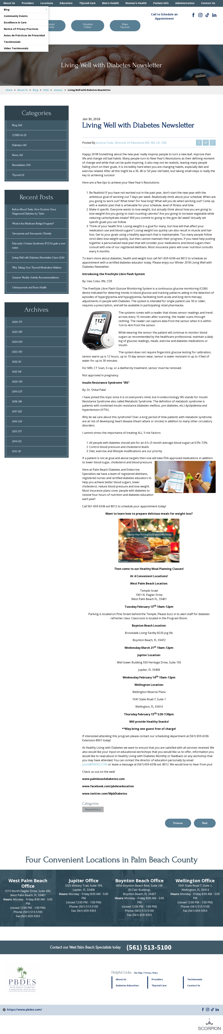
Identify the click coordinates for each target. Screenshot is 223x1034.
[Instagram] (200, 15)
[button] (165, 979)
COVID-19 (19, 135)
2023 (17, 351)
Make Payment (125, 26)
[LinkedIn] (214, 15)
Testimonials (12, 41)
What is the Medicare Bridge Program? (33, 223)
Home (9, 90)
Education (66, 3)
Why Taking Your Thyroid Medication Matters (36, 267)
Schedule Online (88, 26)
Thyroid (18, 175)
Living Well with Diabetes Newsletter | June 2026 (38, 257)
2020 (17, 381)
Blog (7, 9)
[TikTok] (207, 15)
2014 (16, 441)
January (58, 90)
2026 (17, 321)
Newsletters (93, 809)
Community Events (16, 16)
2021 (16, 371)
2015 (16, 431)
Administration (184, 3)
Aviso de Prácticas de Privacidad (24, 35)
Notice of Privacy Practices (21, 29)
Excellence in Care (15, 22)
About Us (9, 3)
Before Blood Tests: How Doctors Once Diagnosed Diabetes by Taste (34, 211)
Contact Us (208, 3)
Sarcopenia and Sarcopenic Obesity (32, 233)
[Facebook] (193, 15)
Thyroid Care (87, 3)
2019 (17, 391)
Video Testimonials (16, 48)
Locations (46, 3)
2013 (16, 451)
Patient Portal (51, 26)
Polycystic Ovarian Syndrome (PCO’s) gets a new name (39, 245)
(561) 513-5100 (164, 30)
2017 (17, 411)
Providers (28, 3)
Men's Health (110, 3)
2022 (16, 361)
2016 (17, 421)
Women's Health (136, 3)
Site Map (138, 972)
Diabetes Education (127, 985)
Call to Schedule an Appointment (164, 16)
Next (204, 823)
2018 (46, 90)
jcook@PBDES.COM (94, 764)
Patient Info (161, 3)
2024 (17, 341)
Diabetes (19, 145)
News (17, 155)
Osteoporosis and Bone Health (29, 287)
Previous (178, 823)
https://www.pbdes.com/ (24, 1009)
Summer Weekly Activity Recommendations (35, 277)
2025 (17, 331)
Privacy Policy (151, 972)
